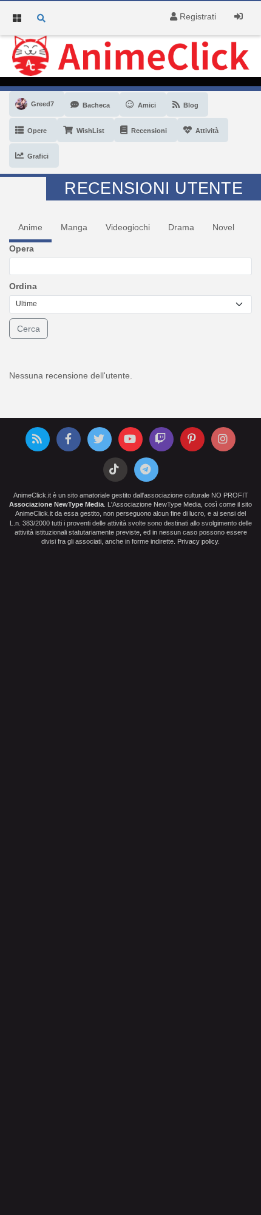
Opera (21, 248)
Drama (181, 227)
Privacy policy (197, 541)
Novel (223, 227)
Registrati (196, 16)
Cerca (28, 329)
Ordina (23, 286)
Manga (74, 227)
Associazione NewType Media (56, 504)
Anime (30, 227)
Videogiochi (128, 227)
